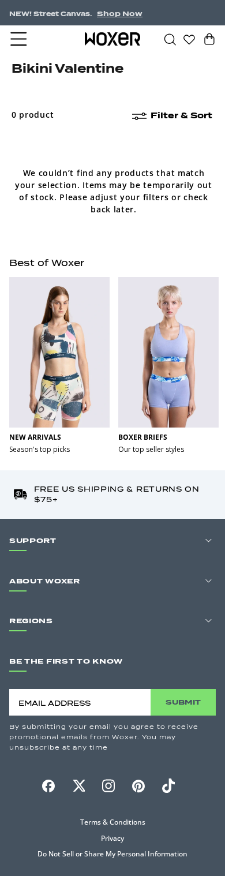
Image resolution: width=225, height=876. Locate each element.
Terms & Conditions (112, 822)
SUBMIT (183, 702)
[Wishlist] (189, 38)
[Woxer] (112, 39)
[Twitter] (78, 786)
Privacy (112, 838)
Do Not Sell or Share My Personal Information (112, 854)
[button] (19, 39)
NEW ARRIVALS (35, 437)
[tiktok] (168, 786)
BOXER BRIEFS (142, 437)
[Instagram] (108, 786)
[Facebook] (48, 786)
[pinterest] (138, 786)
